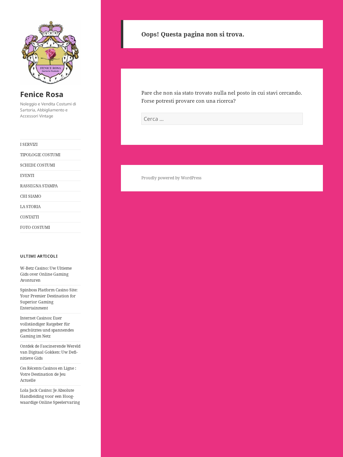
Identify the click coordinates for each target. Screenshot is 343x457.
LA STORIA (30, 206)
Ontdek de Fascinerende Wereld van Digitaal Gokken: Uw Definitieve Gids (50, 352)
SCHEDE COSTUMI (37, 165)
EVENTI (27, 175)
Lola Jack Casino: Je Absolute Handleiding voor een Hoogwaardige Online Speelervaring (50, 396)
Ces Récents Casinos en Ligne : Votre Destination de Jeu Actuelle (48, 374)
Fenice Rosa (41, 94)
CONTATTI (29, 217)
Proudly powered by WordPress (171, 178)
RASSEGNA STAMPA (39, 186)
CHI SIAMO (30, 196)
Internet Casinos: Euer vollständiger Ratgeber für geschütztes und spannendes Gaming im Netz (47, 327)
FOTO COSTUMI (35, 227)
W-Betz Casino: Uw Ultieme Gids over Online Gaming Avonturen (46, 274)
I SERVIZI (29, 144)
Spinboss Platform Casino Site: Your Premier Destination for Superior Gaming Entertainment (48, 299)
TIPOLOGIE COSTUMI (40, 155)
